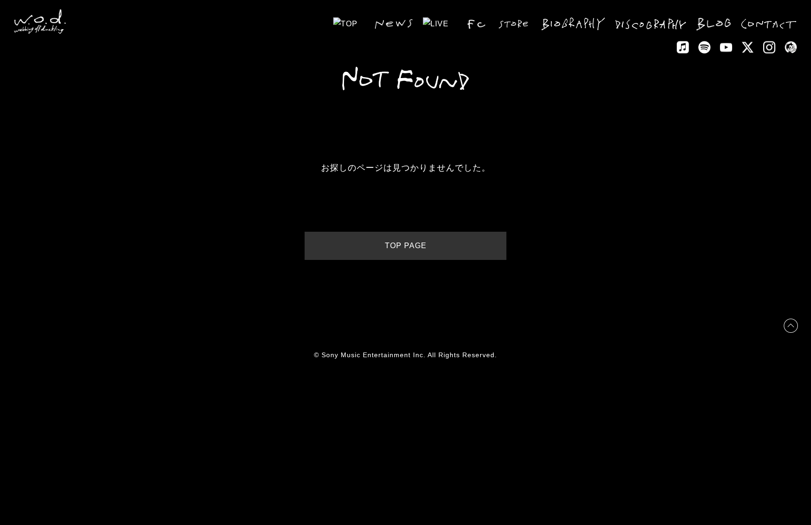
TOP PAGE (406, 246)
